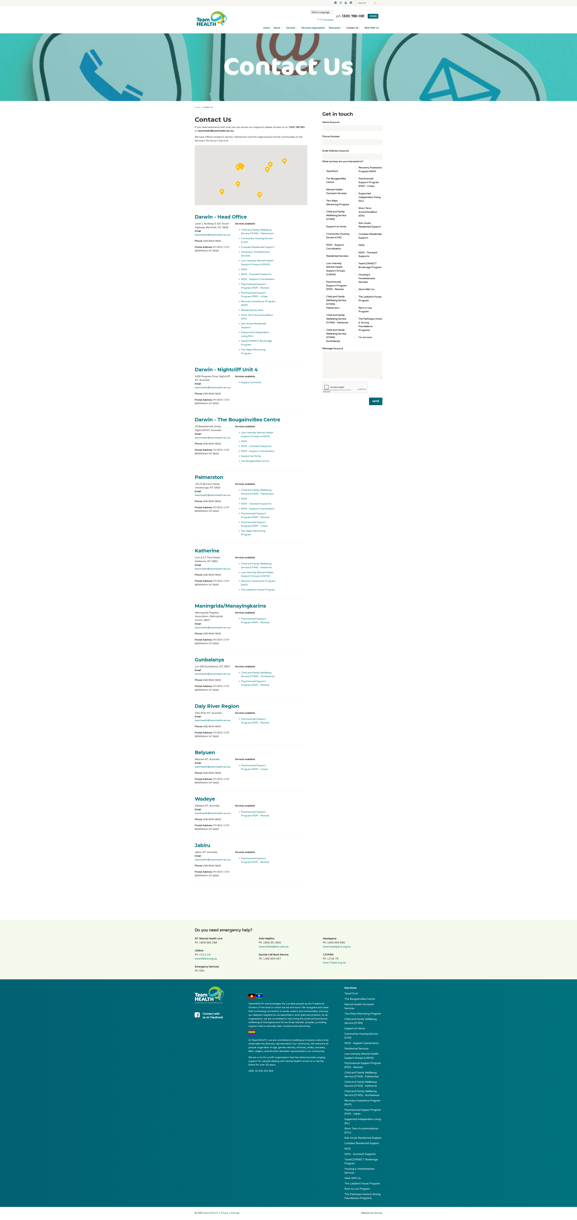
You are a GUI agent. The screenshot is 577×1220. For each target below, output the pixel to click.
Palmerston (209, 477)
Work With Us (371, 27)
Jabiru (202, 845)
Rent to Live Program (357, 1188)
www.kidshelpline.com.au (273, 946)
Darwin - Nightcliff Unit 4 (226, 369)
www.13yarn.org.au (334, 962)
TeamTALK (351, 993)
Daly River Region (217, 706)
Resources (334, 27)
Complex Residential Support (257, 247)
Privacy (224, 1213)
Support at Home (251, 382)
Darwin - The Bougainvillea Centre (237, 420)
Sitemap (235, 1213)
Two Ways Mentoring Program (362, 1013)
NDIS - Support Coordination (257, 279)
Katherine (207, 551)
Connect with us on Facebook (213, 1015)
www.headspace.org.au (337, 946)
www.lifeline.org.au (206, 958)
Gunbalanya (209, 660)
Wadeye (205, 799)
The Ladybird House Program (258, 589)
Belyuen (205, 752)
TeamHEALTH (210, 1213)
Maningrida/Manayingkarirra (230, 606)
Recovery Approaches (313, 27)
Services (290, 27)
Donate (373, 16)
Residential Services (252, 310)
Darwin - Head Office (221, 217)
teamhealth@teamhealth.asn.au (212, 234)
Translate (328, 19)
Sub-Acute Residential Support (363, 1137)
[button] (242, 167)
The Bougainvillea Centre (255, 461)
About (277, 27)
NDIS (244, 269)
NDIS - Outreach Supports (256, 274)
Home (266, 27)
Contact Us (352, 27)
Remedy (378, 1213)
